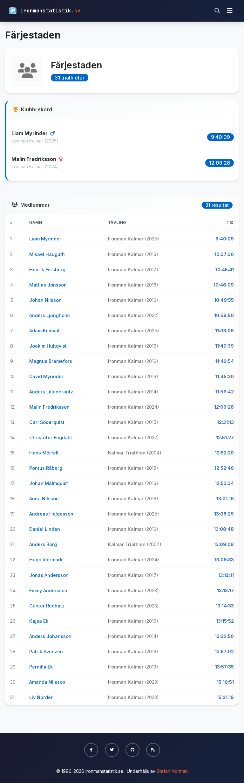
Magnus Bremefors (50, 361)
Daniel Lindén (44, 529)
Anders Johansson (50, 636)
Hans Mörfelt (44, 452)
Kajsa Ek (38, 621)
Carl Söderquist (46, 422)
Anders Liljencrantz (51, 391)
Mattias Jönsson (48, 285)
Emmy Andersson (48, 590)
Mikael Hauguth (47, 254)
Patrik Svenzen (46, 651)
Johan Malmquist (48, 483)
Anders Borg (43, 544)
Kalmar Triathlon (127, 452)
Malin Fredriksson (34, 159)
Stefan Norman (172, 771)
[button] (91, 750)
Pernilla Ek (41, 666)
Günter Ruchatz (46, 605)
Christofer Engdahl (50, 437)
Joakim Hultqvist (48, 346)
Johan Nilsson (45, 300)
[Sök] (217, 11)
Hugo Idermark (46, 559)
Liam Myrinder (30, 133)
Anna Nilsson (44, 498)
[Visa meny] (229, 11)
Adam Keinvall (45, 330)
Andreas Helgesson (51, 513)
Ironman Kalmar (27, 140)
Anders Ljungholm (49, 315)
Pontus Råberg (45, 468)
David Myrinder (46, 376)
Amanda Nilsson (47, 682)
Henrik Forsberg (47, 269)
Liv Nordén (41, 697)
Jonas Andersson (49, 575)
